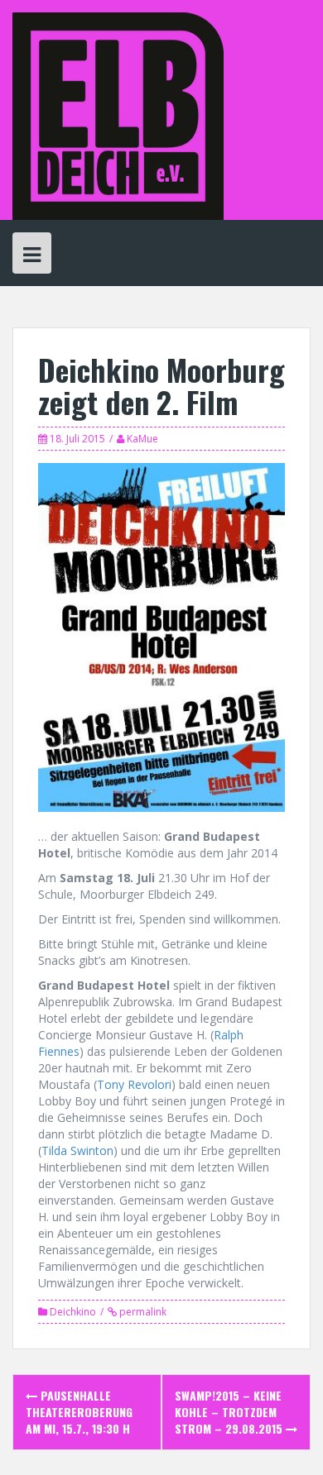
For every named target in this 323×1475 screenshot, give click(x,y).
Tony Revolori (134, 1084)
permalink (141, 1312)
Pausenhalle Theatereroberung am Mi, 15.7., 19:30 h (79, 1412)
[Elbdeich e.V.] (118, 114)
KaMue (142, 439)
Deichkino (73, 1312)
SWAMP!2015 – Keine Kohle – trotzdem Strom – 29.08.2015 (230, 1412)
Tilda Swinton (77, 1150)
